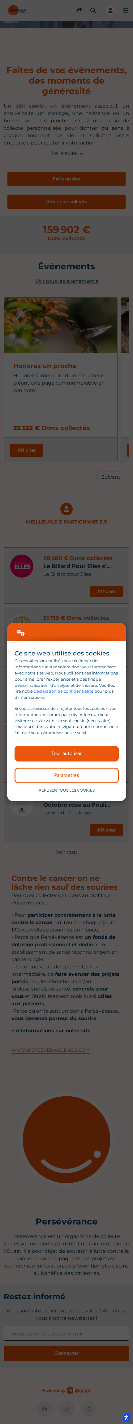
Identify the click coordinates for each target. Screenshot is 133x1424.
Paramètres (66, 775)
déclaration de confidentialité (63, 691)
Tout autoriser (66, 753)
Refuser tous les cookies (67, 790)
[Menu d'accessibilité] (126, 1417)
